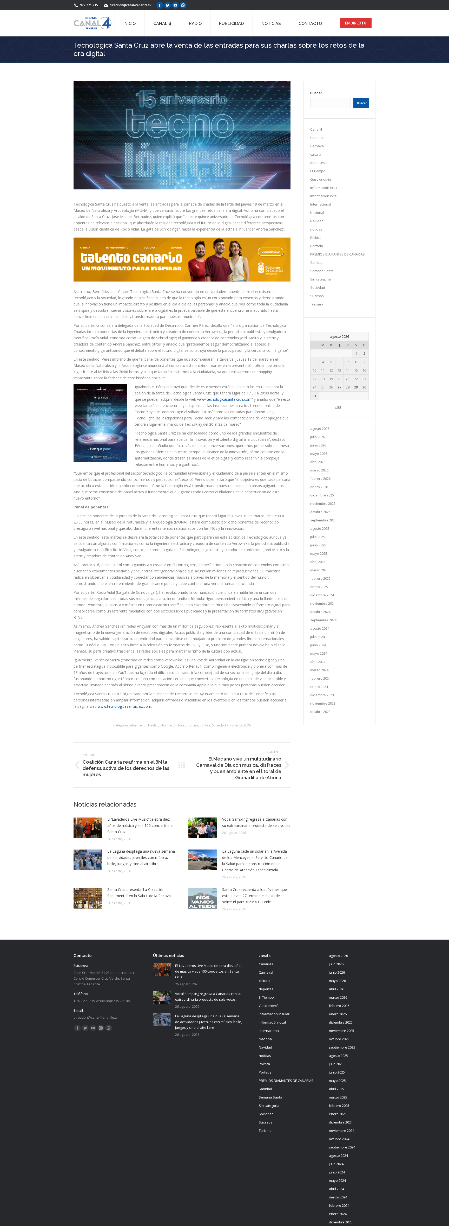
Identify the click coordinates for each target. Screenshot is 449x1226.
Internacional (320, 204)
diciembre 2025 (322, 495)
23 (364, 378)
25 (323, 387)
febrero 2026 (320, 478)
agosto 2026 (319, 428)
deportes (317, 162)
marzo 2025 (319, 570)
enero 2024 (319, 686)
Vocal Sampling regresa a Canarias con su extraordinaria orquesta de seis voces (256, 822)
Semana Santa (322, 271)
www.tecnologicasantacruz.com (124, 706)
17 (314, 378)
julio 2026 (317, 437)
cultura (315, 154)
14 (347, 370)
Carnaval (317, 146)
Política (205, 725)
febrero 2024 (320, 678)
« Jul (338, 407)
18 (323, 378)
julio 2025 (317, 536)
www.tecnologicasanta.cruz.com (224, 399)
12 (331, 370)
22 (356, 378)
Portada (316, 246)
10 (314, 370)
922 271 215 (89, 5)
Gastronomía (320, 179)
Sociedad (219, 725)
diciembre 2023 (322, 695)
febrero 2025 (320, 578)
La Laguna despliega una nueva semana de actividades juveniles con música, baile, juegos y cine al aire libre (141, 857)
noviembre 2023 (322, 703)
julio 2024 (317, 636)
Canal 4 (316, 129)
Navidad (316, 221)
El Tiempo (317, 171)
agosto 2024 (319, 628)
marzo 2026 (319, 470)
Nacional (317, 212)
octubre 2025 (320, 511)
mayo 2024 (318, 653)
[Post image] (88, 828)
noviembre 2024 (322, 603)
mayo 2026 (318, 453)
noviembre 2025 (322, 503)
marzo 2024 (319, 670)
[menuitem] (129, 23)
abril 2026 (317, 461)
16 (364, 370)
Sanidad (316, 262)
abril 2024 (317, 661)
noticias (192, 725)
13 (339, 370)
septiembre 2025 (323, 520)
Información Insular (143, 725)
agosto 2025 (319, 528)
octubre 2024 (320, 611)
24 (314, 387)
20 (339, 378)
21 (347, 378)
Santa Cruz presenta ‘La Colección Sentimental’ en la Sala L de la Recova (139, 892)
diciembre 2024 (322, 595)
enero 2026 (319, 486)
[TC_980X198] (182, 280)
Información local (172, 725)
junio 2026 (318, 445)
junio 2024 (318, 645)
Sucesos (317, 295)
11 (323, 370)
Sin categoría (320, 279)
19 (331, 378)
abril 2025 (317, 561)
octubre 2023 (320, 711)
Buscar (316, 93)
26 (331, 387)
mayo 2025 (318, 553)
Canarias (317, 137)
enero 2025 (319, 586)
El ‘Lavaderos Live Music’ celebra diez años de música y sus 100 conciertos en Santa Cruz (141, 825)
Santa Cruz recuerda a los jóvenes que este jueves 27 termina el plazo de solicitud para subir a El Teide (254, 895)
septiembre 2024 (323, 620)
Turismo (316, 304)
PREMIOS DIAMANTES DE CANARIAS (337, 254)
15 (356, 370)
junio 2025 (318, 545)
